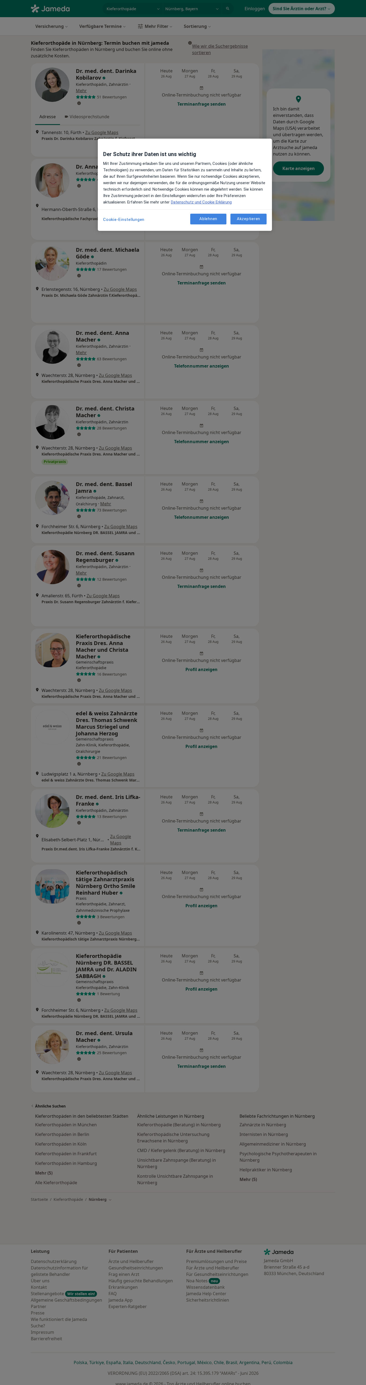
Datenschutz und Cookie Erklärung (201, 202)
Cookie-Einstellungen (123, 219)
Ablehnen (208, 218)
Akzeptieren (248, 218)
